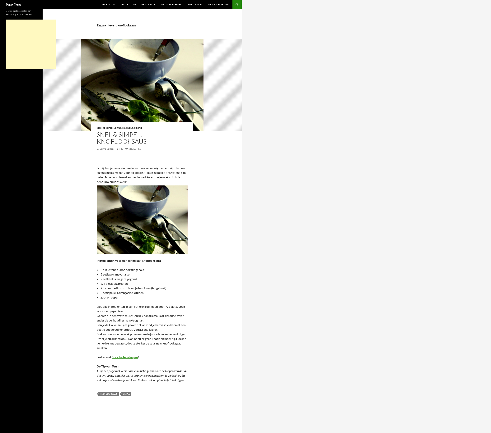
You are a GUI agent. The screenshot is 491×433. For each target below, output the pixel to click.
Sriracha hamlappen (125, 357)
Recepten (107, 4)
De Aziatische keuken (171, 4)
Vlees (123, 4)
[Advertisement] (31, 44)
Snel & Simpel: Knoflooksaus (122, 137)
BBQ (99, 127)
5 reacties (135, 148)
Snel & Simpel (195, 4)
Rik (121, 148)
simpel (126, 394)
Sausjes (120, 127)
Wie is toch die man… (219, 4)
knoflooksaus (108, 394)
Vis (134, 4)
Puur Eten (13, 4)
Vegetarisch (148, 4)
